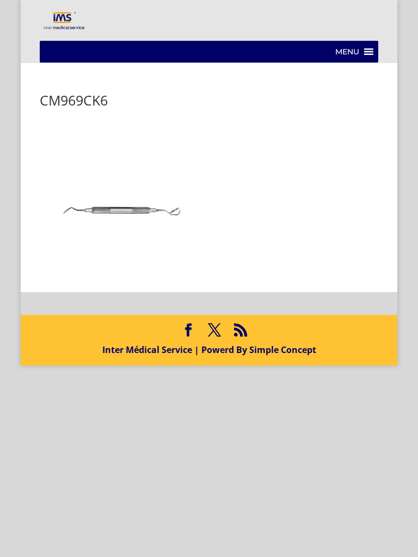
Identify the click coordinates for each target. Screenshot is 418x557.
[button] (347, 52)
